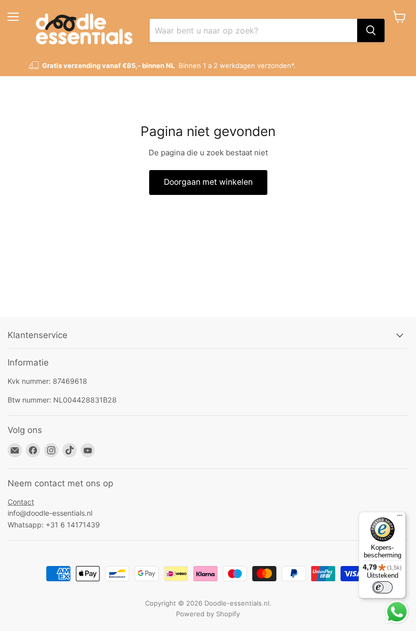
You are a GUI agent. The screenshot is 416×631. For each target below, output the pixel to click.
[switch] (382, 587)
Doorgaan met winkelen (208, 182)
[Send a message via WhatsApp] (397, 612)
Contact (21, 501)
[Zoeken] (371, 30)
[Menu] (400, 518)
